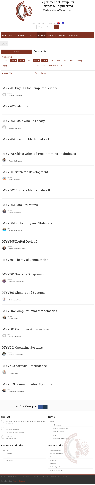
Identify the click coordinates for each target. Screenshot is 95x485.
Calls (54, 435)
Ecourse (52, 457)
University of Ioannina (57, 467)
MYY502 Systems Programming (25, 274)
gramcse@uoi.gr (11, 438)
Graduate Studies (58, 432)
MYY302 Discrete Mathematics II (26, 190)
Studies (40, 35)
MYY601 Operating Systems (22, 347)
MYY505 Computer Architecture (25, 329)
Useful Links (52, 23)
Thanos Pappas (19, 481)
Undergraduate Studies (60, 428)
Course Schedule (55, 450)
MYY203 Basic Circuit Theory (23, 121)
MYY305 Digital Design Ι (19, 241)
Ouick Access (73, 35)
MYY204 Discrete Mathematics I (25, 139)
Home (33, 23)
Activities (62, 35)
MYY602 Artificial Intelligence (24, 366)
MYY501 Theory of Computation (25, 260)
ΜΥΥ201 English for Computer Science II (31, 88)
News (10, 35)
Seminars (9, 453)
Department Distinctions (61, 438)
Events (8, 457)
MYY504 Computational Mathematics (29, 311)
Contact (44, 23)
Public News (57, 425)
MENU (3, 43)
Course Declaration (56, 453)
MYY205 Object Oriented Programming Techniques (39, 154)
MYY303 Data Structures (20, 205)
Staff (31, 35)
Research (51, 35)
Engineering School (56, 470)
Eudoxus (53, 460)
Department (21, 35)
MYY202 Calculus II (16, 106)
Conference (9, 460)
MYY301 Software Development (25, 172)
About (38, 23)
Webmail (53, 463)
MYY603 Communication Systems (27, 384)
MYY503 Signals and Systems (23, 293)
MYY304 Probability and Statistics (27, 223)
